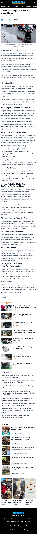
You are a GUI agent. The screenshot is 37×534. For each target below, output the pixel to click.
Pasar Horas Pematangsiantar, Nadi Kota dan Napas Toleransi (18, 387)
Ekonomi (28, 6)
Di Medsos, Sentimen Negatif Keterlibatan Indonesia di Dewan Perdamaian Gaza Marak (18, 381)
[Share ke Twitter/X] (6, 19)
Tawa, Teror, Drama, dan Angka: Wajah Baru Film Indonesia (23, 428)
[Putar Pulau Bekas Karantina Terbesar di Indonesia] (31, 488)
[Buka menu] (2, 2)
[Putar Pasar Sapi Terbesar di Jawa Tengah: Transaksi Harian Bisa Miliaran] (6, 488)
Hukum (19, 519)
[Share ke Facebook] (2, 19)
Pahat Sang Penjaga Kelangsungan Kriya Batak (22, 458)
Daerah (22, 6)
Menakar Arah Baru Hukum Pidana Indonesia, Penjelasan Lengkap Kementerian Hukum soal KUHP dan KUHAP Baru (18, 393)
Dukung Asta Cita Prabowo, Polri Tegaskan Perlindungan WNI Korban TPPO (15, 416)
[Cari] (35, 2)
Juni (21, 16)
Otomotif (4, 297)
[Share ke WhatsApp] (9, 19)
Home (3, 6)
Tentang (27, 521)
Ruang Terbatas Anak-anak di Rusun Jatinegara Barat (22, 468)
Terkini (9, 6)
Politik (24, 519)
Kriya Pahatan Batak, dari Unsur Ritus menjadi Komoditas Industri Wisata (22, 448)
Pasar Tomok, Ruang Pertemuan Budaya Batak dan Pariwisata (21, 438)
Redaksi (29, 519)
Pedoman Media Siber (13, 521)
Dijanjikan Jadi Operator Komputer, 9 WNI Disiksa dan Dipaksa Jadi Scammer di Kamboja (18, 404)
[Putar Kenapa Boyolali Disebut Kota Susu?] (19, 488)
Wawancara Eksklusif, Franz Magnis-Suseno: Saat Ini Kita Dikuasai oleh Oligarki (18, 376)
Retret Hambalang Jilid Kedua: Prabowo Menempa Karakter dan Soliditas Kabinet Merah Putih (17, 399)
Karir (22, 521)
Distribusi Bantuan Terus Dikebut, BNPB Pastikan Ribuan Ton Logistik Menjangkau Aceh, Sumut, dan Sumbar (18, 410)
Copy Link (15, 19)
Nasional (15, 6)
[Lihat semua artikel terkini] (34, 424)
